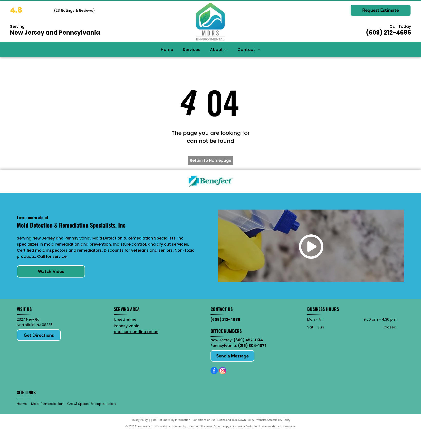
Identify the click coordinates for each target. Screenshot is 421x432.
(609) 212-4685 (388, 33)
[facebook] (214, 371)
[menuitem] (167, 49)
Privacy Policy (139, 420)
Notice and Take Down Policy (235, 420)
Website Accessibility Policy (273, 420)
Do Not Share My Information (171, 420)
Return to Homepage (210, 160)
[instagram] (222, 371)
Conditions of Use (203, 420)
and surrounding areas (136, 331)
